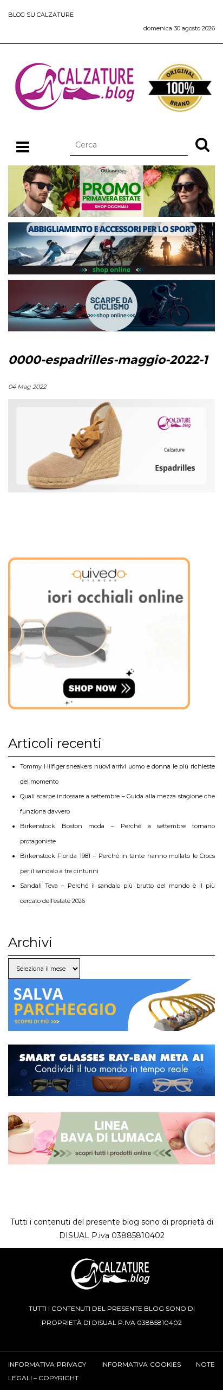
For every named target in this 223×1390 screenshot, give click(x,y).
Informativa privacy (47, 1364)
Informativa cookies (141, 1364)
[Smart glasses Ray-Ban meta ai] (111, 1089)
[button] (202, 144)
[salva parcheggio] (111, 1023)
